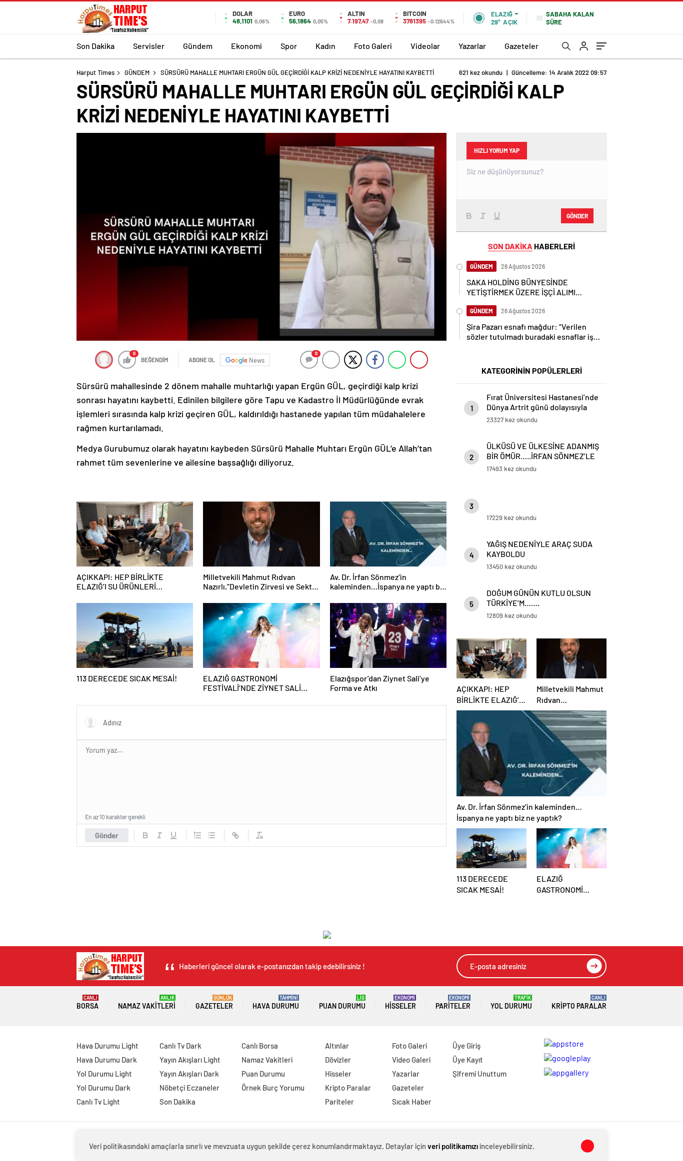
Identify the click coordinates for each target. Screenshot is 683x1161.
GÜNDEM (137, 72)
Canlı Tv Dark (181, 1045)
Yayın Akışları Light (190, 1059)
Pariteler (453, 1002)
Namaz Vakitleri (147, 1002)
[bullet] (211, 835)
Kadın (326, 45)
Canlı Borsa (260, 1045)
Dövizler (338, 1059)
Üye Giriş (466, 1045)
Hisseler (400, 1002)
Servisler (148, 45)
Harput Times (95, 72)
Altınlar (337, 1045)
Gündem (197, 45)
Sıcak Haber (412, 1101)
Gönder (106, 835)
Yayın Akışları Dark (189, 1073)
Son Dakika (95, 45)
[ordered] (197, 835)
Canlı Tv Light (98, 1101)
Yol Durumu (511, 1002)
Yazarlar (472, 45)
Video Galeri (411, 1059)
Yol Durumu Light (104, 1073)
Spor (288, 45)
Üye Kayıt (467, 1059)
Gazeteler (521, 45)
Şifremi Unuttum (479, 1073)
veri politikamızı (453, 1146)
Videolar (425, 45)
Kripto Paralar (579, 1002)
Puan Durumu (342, 1002)
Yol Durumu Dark (103, 1087)
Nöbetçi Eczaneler (190, 1087)
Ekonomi (246, 45)
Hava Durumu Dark (106, 1059)
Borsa (87, 1002)
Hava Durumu (275, 1002)
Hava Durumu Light (107, 1045)
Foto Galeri (373, 45)
